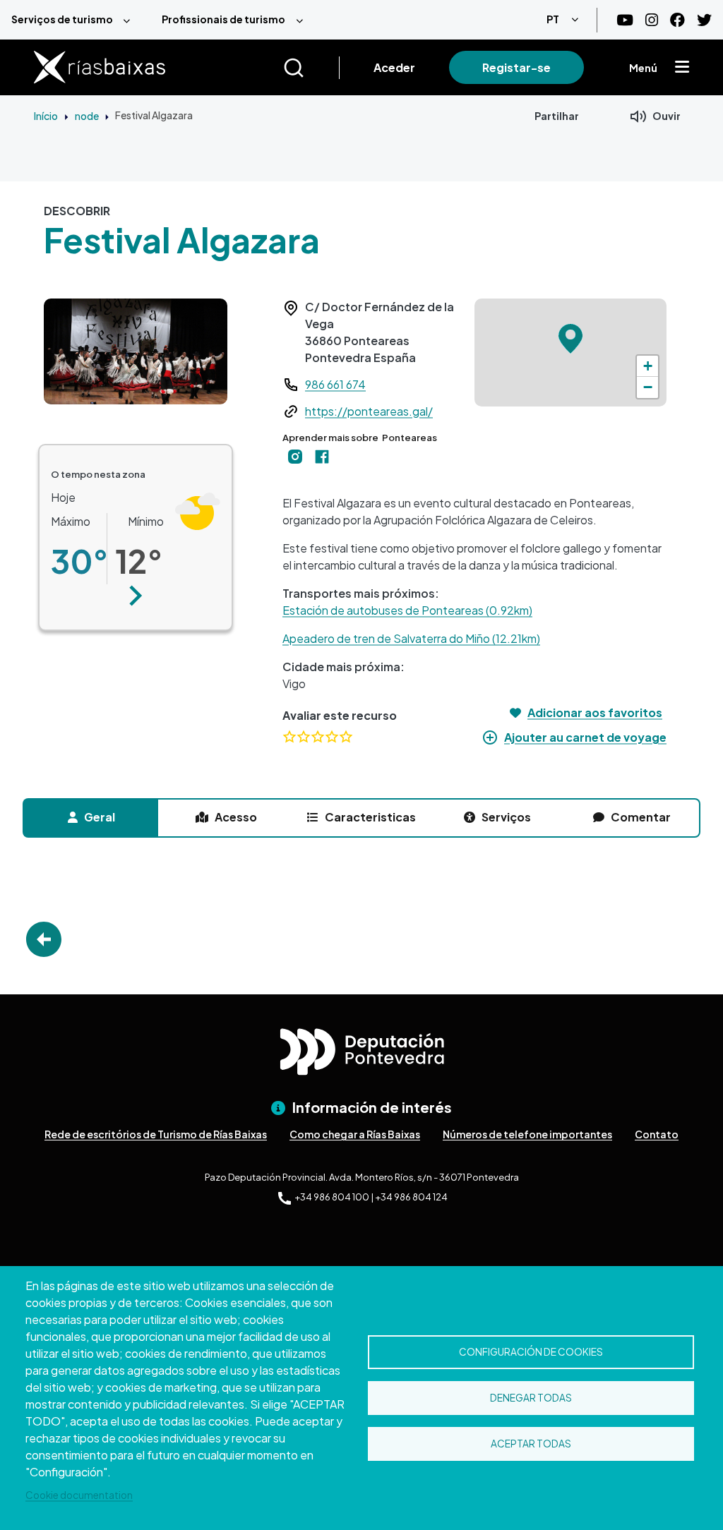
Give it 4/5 (332, 736)
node (87, 115)
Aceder (394, 67)
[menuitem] (75, 19)
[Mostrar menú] (682, 68)
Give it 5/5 (346, 736)
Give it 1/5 (289, 736)
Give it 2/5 (304, 736)
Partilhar (556, 115)
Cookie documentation (79, 1495)
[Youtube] (624, 20)
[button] (135, 595)
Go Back (44, 939)
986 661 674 (335, 384)
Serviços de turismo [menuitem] (62, 19)
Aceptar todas (531, 1444)
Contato (657, 1134)
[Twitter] (704, 20)
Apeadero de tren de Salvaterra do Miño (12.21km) (411, 638)
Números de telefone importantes (527, 1134)
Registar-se (516, 67)
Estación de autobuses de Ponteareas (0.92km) (407, 610)
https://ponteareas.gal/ (369, 411)
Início (46, 115)
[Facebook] (677, 20)
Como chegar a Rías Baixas (354, 1134)
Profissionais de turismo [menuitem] (223, 19)
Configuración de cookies (531, 1352)
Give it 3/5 (318, 736)
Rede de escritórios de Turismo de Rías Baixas (155, 1134)
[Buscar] (311, 67)
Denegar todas (531, 1398)
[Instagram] (651, 20)
